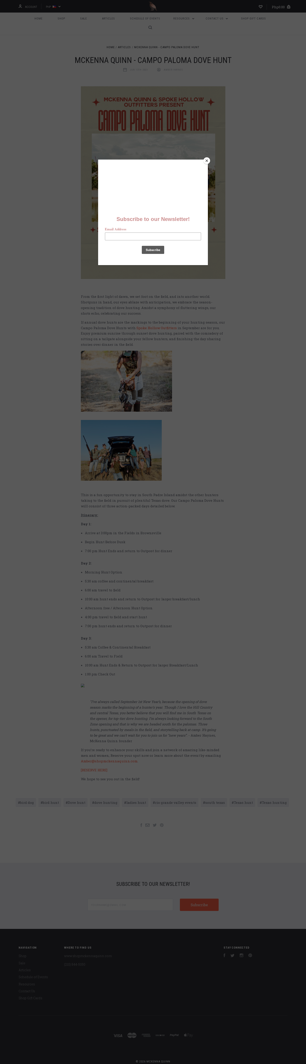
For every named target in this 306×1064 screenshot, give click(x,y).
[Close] (206, 160)
